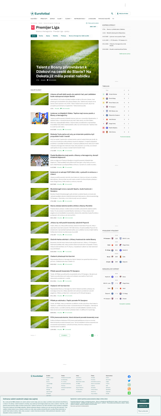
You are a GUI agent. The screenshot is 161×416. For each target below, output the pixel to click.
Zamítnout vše (143, 406)
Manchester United (80, 381)
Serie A (48, 381)
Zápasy (52, 18)
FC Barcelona (79, 389)
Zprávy (34, 36)
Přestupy (44, 18)
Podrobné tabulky (125, 136)
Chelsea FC (78, 379)
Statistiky (55, 36)
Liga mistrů (48, 395)
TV (113, 18)
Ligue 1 (47, 385)
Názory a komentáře (95, 383)
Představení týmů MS (66, 377)
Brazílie (107, 393)
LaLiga (47, 379)
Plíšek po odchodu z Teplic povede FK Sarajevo (68, 300)
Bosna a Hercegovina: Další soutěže (79, 36)
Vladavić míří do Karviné (60, 286)
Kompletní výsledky (125, 304)
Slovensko (108, 379)
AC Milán (78, 383)
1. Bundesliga (49, 383)
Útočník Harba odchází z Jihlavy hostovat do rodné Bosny (73, 239)
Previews (93, 379)
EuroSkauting (64, 379)
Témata (63, 375)
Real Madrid (78, 391)
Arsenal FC (78, 377)
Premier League (49, 377)
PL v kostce (63, 381)
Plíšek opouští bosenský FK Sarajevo (65, 271)
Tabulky (41, 36)
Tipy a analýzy (94, 393)
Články (92, 375)
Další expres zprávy (124, 53)
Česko (107, 377)
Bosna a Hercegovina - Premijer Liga (52, 23)
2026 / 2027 (93, 26)
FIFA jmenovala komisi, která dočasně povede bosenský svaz (74, 317)
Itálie (107, 385)
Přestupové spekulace (66, 387)
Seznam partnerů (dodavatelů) (80, 406)
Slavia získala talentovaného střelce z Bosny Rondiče (71, 206)
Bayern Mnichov (79, 387)
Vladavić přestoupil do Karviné (62, 256)
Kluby (59, 18)
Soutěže (34, 18)
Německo (108, 387)
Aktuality (57, 108)
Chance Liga (49, 387)
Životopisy (93, 387)
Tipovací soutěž (104, 18)
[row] (116, 94)
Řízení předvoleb (143, 411)
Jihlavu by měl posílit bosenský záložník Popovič (69, 223)
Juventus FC (79, 385)
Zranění (63, 389)
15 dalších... (64, 335)
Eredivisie (48, 393)
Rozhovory (93, 391)
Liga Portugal (49, 391)
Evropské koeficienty (66, 383)
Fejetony (93, 385)
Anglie (107, 381)
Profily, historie (94, 389)
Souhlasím (143, 400)
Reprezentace (79, 18)
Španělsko (108, 389)
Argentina (108, 391)
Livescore (92, 18)
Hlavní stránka (34, 23)
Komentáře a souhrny (96, 381)
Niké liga (48, 389)
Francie (107, 383)
